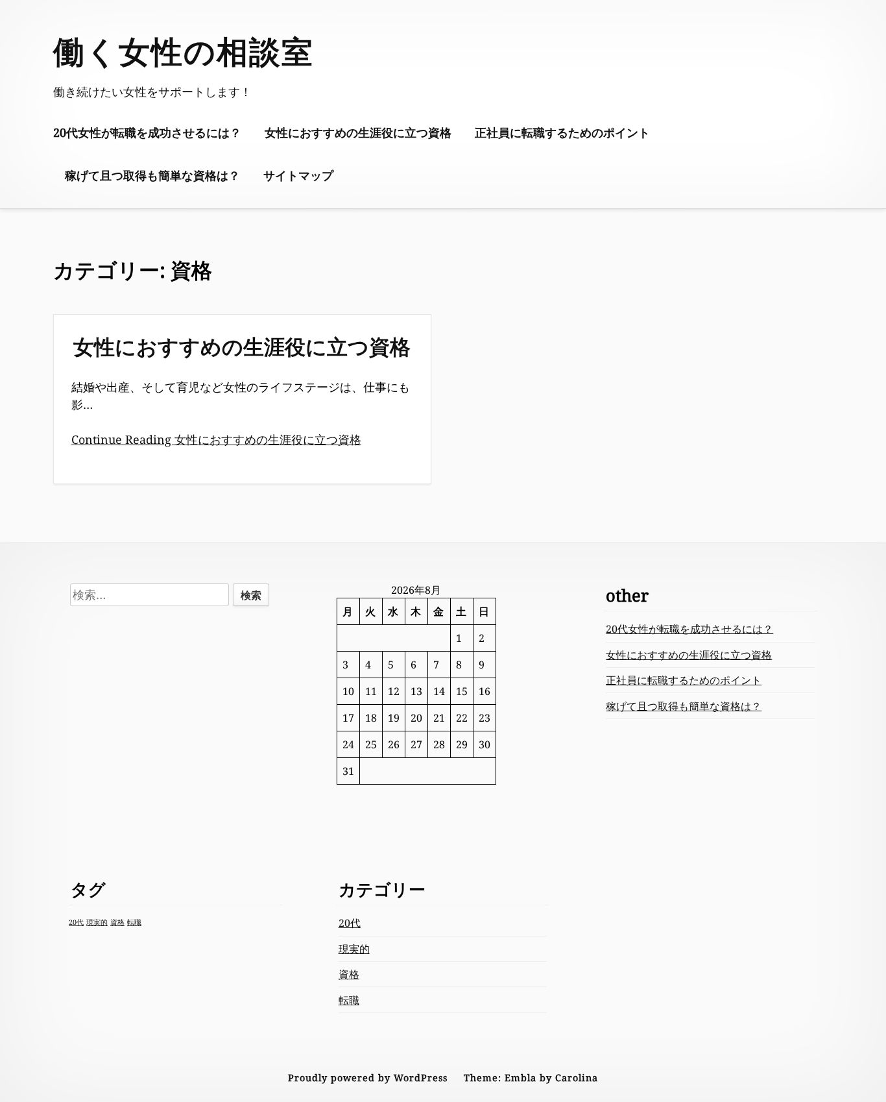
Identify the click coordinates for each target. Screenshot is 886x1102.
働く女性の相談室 (183, 51)
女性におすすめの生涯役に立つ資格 (358, 132)
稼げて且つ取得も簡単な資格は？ (152, 175)
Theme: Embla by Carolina (531, 1077)
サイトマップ (298, 175)
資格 (117, 922)
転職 (134, 922)
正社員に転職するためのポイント (562, 132)
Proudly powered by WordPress (368, 1077)
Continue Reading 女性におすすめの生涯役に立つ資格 (216, 439)
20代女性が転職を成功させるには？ (147, 132)
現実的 (97, 922)
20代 (76, 922)
